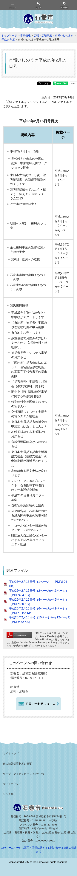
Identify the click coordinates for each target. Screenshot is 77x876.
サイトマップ (11, 753)
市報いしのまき (64, 35)
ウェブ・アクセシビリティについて (24, 773)
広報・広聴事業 (43, 35)
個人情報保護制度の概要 (17, 763)
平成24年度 (8, 39)
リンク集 (8, 794)
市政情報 (25, 35)
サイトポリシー (12, 783)
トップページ (9, 35)
